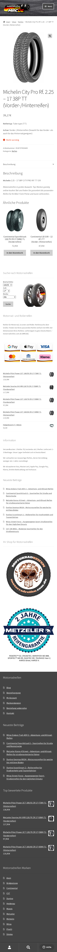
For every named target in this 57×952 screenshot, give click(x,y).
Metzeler (10, 914)
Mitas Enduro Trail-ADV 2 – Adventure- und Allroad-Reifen (29, 489)
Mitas (9, 924)
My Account (11, 697)
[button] (50, 36)
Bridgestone (12, 883)
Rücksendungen (13, 703)
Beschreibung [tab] (9, 164)
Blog (8, 687)
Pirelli (9, 929)
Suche (28, 947)
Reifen (20, 22)
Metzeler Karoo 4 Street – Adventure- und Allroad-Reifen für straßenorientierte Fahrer (29, 501)
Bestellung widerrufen (16, 708)
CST (8, 893)
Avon (8, 878)
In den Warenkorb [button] (15, 252)
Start (8, 22)
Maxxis (9, 908)
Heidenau (10, 903)
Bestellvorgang (13, 692)
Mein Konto (9, 947)
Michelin (10, 919)
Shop (14, 22)
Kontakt (10, 713)
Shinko (9, 934)
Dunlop (9, 898)
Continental (12, 888)
